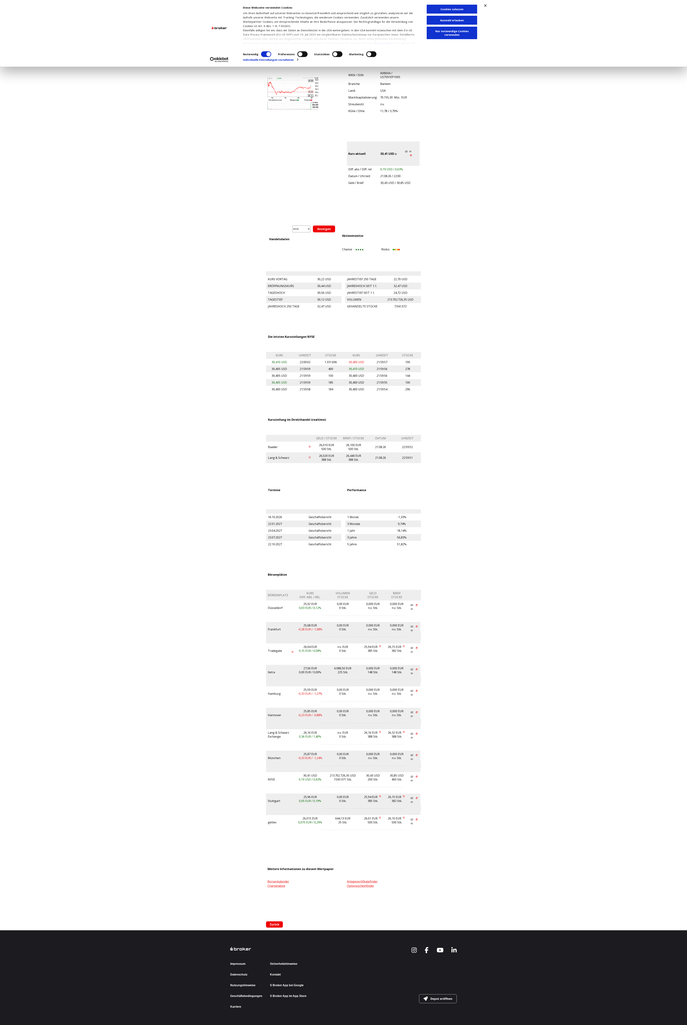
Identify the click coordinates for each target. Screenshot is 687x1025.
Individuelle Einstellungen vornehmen (268, 59)
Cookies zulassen (451, 9)
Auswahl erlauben (452, 20)
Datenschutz (383, 43)
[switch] (302, 54)
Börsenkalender (278, 881)
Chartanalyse (276, 886)
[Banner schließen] (485, 5)
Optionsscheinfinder (360, 886)
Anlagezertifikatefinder (362, 881)
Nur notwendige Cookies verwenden (452, 32)
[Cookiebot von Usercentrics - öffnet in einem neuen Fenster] (219, 59)
